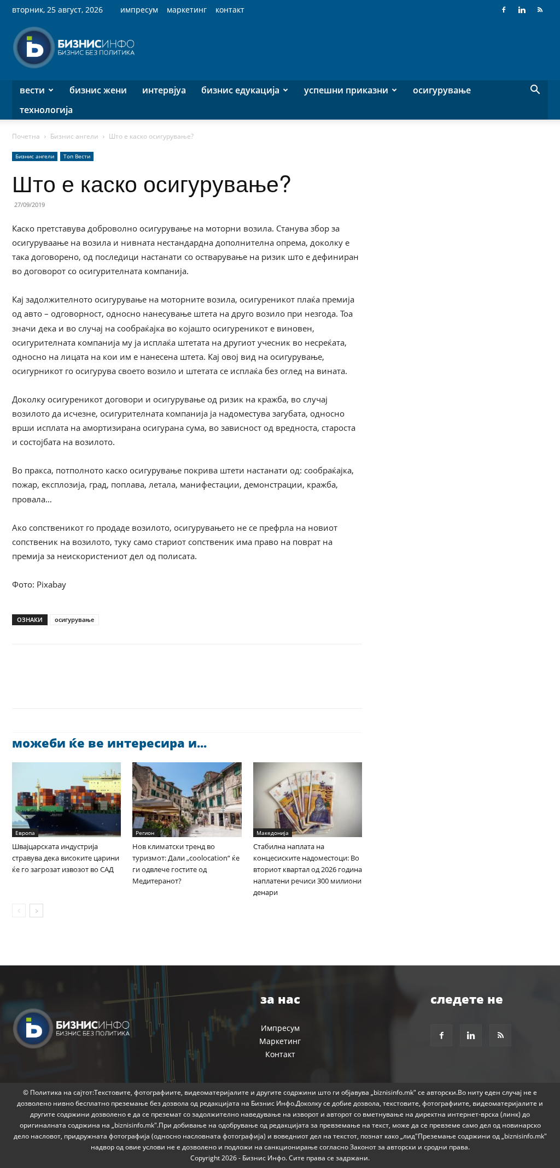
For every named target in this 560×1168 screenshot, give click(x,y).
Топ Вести (76, 156)
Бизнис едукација (240, 90)
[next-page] (36, 910)
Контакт (229, 9)
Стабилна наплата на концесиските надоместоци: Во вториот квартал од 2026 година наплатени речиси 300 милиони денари (307, 869)
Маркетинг (187, 9)
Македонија (272, 833)
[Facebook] (503, 10)
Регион (145, 833)
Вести (32, 90)
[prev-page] (19, 910)
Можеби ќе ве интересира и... (109, 742)
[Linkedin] (522, 10)
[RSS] (540, 10)
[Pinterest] (73, 686)
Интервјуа (164, 90)
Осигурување (442, 90)
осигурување (74, 619)
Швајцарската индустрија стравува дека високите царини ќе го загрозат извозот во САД (65, 857)
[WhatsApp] (98, 686)
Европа (25, 833)
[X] (48, 686)
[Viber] (149, 686)
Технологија (46, 110)
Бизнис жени (98, 90)
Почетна (26, 136)
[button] (535, 91)
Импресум (139, 9)
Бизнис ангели (74, 136)
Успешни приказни (346, 90)
